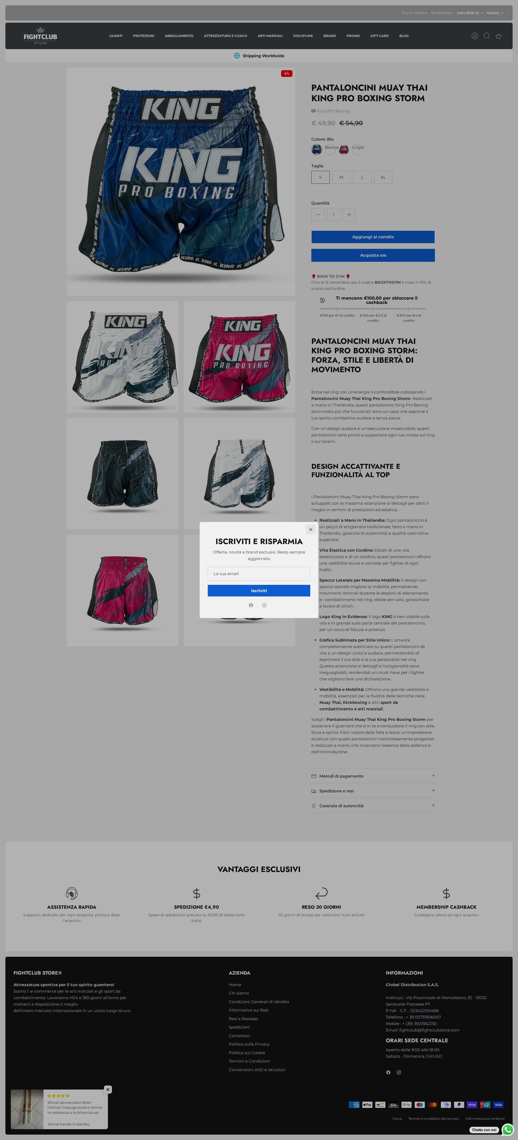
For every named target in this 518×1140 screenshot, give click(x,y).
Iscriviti (259, 590)
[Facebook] (251, 605)
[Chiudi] (311, 529)
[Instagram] (264, 605)
